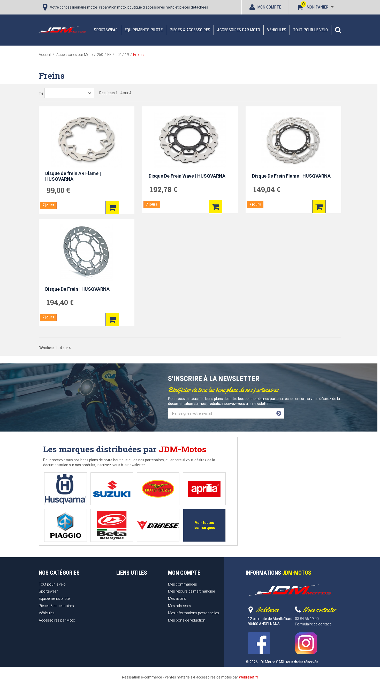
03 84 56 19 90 (307, 619)
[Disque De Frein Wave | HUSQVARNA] (190, 140)
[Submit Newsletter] (279, 413)
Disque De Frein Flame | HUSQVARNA (291, 176)
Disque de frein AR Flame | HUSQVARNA (73, 176)
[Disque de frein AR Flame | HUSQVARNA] (86, 140)
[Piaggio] (65, 525)
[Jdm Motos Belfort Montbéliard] (61, 30)
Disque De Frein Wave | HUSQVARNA (187, 176)
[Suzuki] (112, 489)
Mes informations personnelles (193, 613)
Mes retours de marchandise (191, 591)
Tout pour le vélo (310, 29)
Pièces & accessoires (190, 29)
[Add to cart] (112, 207)
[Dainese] (158, 525)
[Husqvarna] (65, 489)
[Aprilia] (204, 489)
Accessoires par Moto (238, 29)
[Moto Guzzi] (158, 489)
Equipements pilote (144, 29)
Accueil (45, 55)
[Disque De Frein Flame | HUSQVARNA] (293, 140)
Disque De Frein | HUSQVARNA (77, 289)
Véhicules (276, 29)
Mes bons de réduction (186, 620)
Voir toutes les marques (204, 525)
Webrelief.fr (248, 677)
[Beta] (112, 525)
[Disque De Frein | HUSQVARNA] (86, 252)
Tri (41, 94)
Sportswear (106, 29)
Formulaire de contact (313, 624)
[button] (338, 30)
